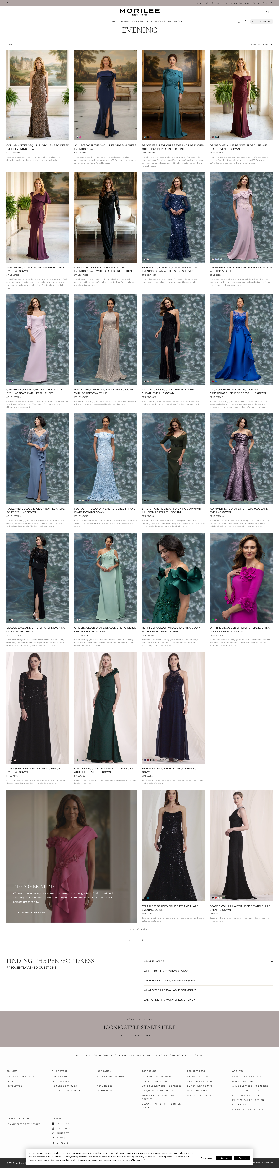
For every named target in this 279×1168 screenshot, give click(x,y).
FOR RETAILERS (196, 1071)
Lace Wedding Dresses (156, 1076)
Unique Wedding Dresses (158, 1090)
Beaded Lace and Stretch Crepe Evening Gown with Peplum (35, 629)
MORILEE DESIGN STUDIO (111, 1076)
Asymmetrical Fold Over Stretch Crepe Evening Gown (35, 269)
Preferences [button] (138, 1160)
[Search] (239, 21)
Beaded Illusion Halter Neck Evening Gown (169, 770)
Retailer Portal (198, 1076)
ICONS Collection (243, 1104)
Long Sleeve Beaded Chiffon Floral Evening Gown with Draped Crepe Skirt (103, 269)
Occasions (140, 21)
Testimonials (105, 1090)
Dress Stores (60, 1076)
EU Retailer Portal (200, 1086)
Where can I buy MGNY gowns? (166, 971)
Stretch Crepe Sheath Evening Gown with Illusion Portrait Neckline (172, 510)
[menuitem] (102, 21)
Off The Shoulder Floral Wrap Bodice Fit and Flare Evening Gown (105, 770)
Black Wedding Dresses (157, 1081)
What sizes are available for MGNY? (170, 990)
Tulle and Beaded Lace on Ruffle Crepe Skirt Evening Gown (35, 510)
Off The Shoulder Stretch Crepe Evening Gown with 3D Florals (240, 629)
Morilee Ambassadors (66, 1090)
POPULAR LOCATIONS (18, 1119)
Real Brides (104, 1086)
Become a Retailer (199, 1095)
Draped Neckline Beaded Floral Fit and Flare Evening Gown (239, 147)
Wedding (102, 21)
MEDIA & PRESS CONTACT (21, 1076)
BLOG (100, 1081)
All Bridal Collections (247, 1109)
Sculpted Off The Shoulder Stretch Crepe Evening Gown (105, 147)
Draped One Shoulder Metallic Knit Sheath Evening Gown (168, 391)
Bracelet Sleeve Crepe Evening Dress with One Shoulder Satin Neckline (173, 147)
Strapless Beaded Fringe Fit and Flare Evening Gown (170, 908)
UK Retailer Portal (200, 1090)
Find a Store (261, 21)
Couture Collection (245, 1095)
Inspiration (104, 1071)
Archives (237, 1071)
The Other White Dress (247, 1090)
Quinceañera (161, 21)
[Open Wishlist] (245, 22)
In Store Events (62, 1081)
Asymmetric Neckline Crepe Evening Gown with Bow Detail (241, 269)
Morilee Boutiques (64, 1086)
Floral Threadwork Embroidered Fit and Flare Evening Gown (105, 510)
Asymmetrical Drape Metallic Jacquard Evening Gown (239, 510)
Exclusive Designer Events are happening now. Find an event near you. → (185, 3)
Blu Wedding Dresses (246, 1081)
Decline (224, 1158)
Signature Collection (246, 1076)
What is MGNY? (154, 961)
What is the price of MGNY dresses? (169, 980)
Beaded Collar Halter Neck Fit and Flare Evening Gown (240, 908)
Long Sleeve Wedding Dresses (161, 1086)
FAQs (9, 1081)
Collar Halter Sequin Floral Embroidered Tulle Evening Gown (37, 147)
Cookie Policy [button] (71, 1160)
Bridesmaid (120, 21)
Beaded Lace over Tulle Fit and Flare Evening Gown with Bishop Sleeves (169, 269)
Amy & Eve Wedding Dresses (250, 1086)
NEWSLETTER (14, 1086)
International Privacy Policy (258, 1162)
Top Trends (149, 1071)
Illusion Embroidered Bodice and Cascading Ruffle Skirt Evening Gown (238, 391)
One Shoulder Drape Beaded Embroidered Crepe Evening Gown (105, 629)
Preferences (206, 1158)
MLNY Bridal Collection (248, 1100)
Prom (178, 21)
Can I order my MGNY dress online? (169, 999)
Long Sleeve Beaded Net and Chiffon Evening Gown (33, 770)
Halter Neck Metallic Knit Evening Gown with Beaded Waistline (104, 391)
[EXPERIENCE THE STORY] (31, 912)
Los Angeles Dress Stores (23, 1124)
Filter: (9, 44)
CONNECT (11, 1071)
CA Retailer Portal (200, 1081)
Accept (242, 1158)
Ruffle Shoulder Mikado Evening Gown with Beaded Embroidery (171, 629)
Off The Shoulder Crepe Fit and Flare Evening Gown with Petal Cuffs (34, 391)
